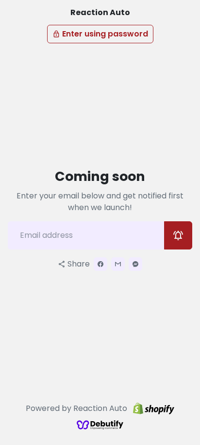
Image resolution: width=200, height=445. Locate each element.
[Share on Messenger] (135, 264)
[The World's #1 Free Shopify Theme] (100, 424)
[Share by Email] (118, 264)
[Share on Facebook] (100, 264)
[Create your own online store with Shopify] (153, 409)
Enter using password (100, 33)
